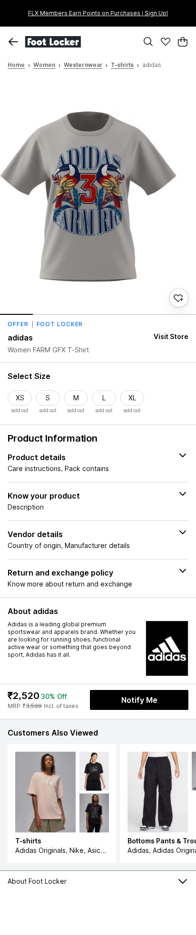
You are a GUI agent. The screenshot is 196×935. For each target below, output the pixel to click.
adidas (20, 337)
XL (132, 398)
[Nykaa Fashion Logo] (79, 41)
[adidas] (167, 648)
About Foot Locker (37, 881)
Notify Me (139, 700)
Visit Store (171, 336)
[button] (13, 41)
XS (20, 398)
